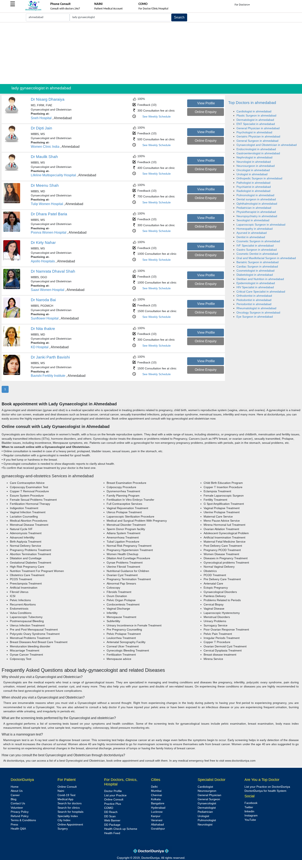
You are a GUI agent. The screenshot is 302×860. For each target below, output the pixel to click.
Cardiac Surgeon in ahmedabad (257, 266)
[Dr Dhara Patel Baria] (11, 230)
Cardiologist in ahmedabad (253, 111)
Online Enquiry (206, 112)
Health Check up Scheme (120, 828)
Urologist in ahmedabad (251, 174)
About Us (17, 790)
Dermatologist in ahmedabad (255, 119)
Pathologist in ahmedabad (253, 182)
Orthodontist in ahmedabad (254, 295)
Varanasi (156, 820)
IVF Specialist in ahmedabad (255, 245)
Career (15, 795)
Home (14, 786)
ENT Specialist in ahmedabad (255, 124)
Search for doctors (70, 803)
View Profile (206, 103)
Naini (61, 790)
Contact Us (18, 803)
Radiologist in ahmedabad (253, 191)
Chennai (156, 795)
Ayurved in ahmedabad (251, 232)
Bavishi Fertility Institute (48, 375)
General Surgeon (209, 799)
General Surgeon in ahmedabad (257, 140)
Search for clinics (69, 807)
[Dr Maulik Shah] (11, 170)
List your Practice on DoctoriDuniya (267, 786)
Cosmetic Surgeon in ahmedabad (258, 241)
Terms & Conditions (23, 820)
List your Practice (115, 795)
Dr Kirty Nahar (43, 242)
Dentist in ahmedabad (250, 237)
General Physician (209, 795)
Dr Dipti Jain (41, 128)
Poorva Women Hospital (48, 232)
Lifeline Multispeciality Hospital (53, 175)
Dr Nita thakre (43, 328)
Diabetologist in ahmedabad (254, 274)
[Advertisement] (151, 53)
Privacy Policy (20, 811)
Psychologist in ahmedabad (254, 132)
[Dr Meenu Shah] (11, 202)
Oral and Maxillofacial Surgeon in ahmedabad (266, 258)
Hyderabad (158, 807)
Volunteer (17, 807)
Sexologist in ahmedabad (252, 220)
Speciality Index (68, 816)
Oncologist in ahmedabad (253, 170)
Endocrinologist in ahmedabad (256, 149)
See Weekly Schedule (156, 116)
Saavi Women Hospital (47, 290)
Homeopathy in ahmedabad (254, 228)
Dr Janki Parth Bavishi (50, 357)
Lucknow (157, 811)
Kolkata (156, 799)
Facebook (250, 803)
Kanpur (155, 816)
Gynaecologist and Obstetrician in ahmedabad (266, 144)
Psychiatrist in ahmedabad (253, 186)
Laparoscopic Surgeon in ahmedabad (260, 224)
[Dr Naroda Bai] (11, 316)
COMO (108, 807)
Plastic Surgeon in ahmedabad (256, 115)
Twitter (248, 807)
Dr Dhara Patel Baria (49, 214)
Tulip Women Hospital (47, 204)
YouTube (250, 819)
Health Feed (112, 833)
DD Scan (110, 816)
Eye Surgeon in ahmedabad (254, 316)
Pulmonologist (207, 820)
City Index (64, 820)
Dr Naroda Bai (43, 300)
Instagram (251, 815)
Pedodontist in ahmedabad (253, 300)
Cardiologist (205, 786)
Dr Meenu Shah (45, 185)
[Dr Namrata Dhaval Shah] (11, 288)
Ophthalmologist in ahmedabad (256, 203)
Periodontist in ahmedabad (253, 304)
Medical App (65, 799)
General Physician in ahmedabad (258, 128)
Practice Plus (112, 803)
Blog (13, 799)
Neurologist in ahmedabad (253, 161)
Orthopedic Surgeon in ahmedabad (259, 178)
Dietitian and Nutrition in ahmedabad (260, 279)
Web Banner (112, 820)
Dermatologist (207, 807)
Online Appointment (70, 824)
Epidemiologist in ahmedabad (255, 283)
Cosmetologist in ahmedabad (255, 270)
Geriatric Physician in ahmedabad (258, 136)
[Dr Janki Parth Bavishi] (11, 374)
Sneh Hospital (41, 118)
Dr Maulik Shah (44, 156)
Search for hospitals (70, 811)
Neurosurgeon (207, 790)
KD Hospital (39, 347)
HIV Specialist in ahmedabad (255, 287)
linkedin (249, 811)
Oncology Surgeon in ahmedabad (258, 312)
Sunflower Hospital (45, 318)
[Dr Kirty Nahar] (11, 259)
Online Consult (67, 786)
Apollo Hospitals (43, 261)
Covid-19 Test (66, 795)
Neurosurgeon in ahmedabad (255, 165)
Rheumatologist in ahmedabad (256, 308)
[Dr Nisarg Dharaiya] (11, 112)
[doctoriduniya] (33, 10)
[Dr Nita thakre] (11, 345)
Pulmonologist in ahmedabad (255, 195)
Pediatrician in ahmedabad (253, 207)
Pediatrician (205, 811)
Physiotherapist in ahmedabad (256, 211)
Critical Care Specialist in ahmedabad (260, 291)
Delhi (154, 786)
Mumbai (156, 790)
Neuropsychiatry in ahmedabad (256, 216)
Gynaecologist (207, 803)
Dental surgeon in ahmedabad (256, 199)
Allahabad (157, 824)
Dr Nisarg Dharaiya (48, 99)
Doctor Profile (113, 791)
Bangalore (157, 803)
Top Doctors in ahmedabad (252, 102)
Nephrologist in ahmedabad (254, 157)
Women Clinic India (45, 146)
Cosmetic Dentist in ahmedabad (257, 253)
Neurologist (205, 824)
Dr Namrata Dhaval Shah (53, 271)
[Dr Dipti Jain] (11, 141)
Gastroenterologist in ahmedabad (258, 153)
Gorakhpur (158, 828)
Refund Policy (20, 816)
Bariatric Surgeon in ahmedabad (257, 262)
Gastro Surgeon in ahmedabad (256, 249)
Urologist (203, 816)
